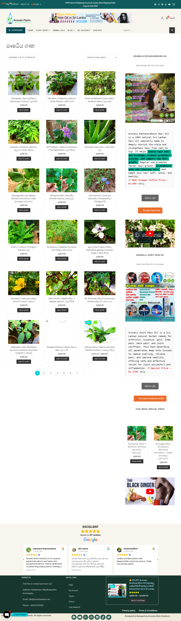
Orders (71, 601)
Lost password (74, 607)
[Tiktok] (103, 617)
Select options (138, 600)
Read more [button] (30, 570)
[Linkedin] (97, 617)
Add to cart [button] (61, 110)
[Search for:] (137, 30)
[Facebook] (74, 617)
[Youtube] (79, 617)
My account (84, 30)
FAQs (71, 585)
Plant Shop (42, 30)
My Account (73, 590)
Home (30, 30)
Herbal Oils (59, 30)
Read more (23, 110)
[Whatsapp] (85, 617)
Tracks (71, 596)
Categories (17, 30)
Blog (70, 30)
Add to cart (150, 198)
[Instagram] (91, 617)
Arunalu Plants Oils (151, 210)
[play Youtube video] (150, 233)
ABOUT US (25, 4)
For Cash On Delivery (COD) (151, 398)
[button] (23, 559)
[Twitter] (108, 617)
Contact (97, 30)
